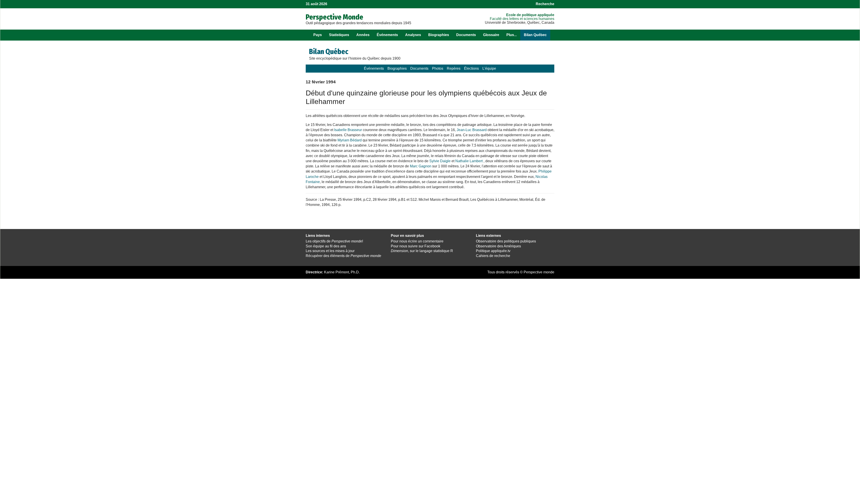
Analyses (413, 35)
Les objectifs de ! (334, 241)
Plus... (511, 35)
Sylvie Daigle (440, 161)
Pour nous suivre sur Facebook (415, 246)
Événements (387, 35)
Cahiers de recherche (493, 256)
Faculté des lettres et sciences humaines (522, 19)
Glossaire (491, 35)
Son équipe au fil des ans (326, 246)
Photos (437, 68)
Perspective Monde (334, 17)
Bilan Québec (535, 35)
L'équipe (489, 68)
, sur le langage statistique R (422, 251)
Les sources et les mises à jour (330, 251)
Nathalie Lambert (469, 161)
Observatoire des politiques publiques (506, 241)
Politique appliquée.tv (493, 251)
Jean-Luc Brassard (472, 130)
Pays (317, 35)
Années (363, 35)
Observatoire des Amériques (498, 246)
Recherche (545, 4)
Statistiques (339, 35)
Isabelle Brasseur (348, 130)
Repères (453, 68)
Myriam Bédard (350, 140)
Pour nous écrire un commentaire (417, 241)
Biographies (438, 35)
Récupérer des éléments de (343, 256)
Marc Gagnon (420, 166)
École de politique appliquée (530, 15)
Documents (466, 35)
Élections (471, 68)
